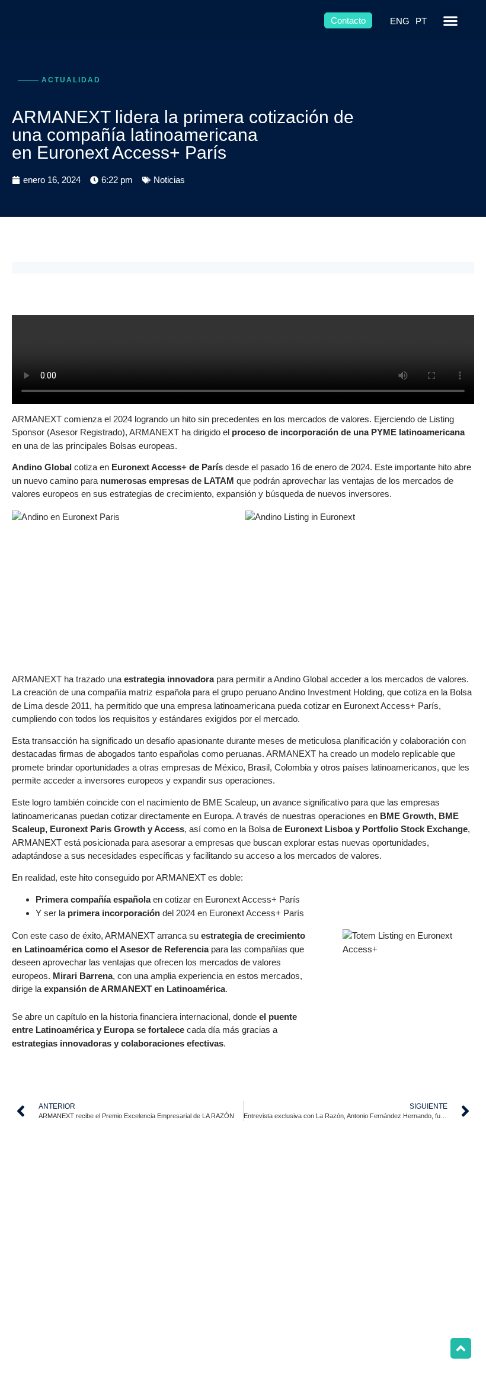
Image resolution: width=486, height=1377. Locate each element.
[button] (450, 20)
